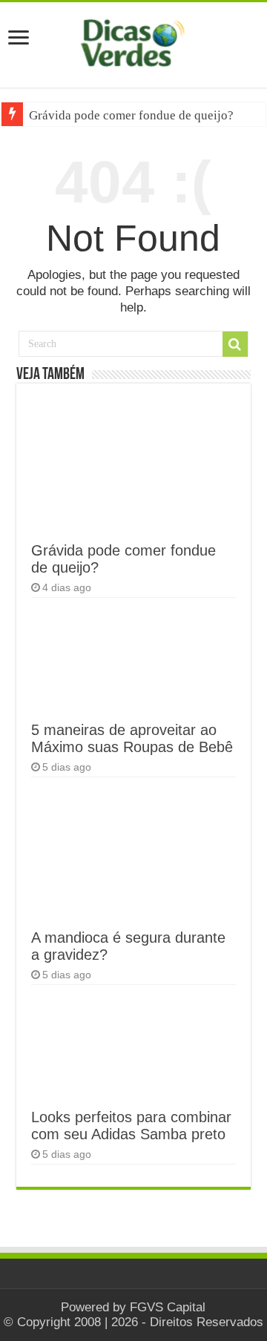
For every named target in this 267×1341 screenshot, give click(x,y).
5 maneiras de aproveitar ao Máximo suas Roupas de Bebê (132, 738)
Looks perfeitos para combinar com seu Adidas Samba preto (131, 1125)
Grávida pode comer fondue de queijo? (131, 115)
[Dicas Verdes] (133, 43)
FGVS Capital (167, 1307)
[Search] (235, 344)
